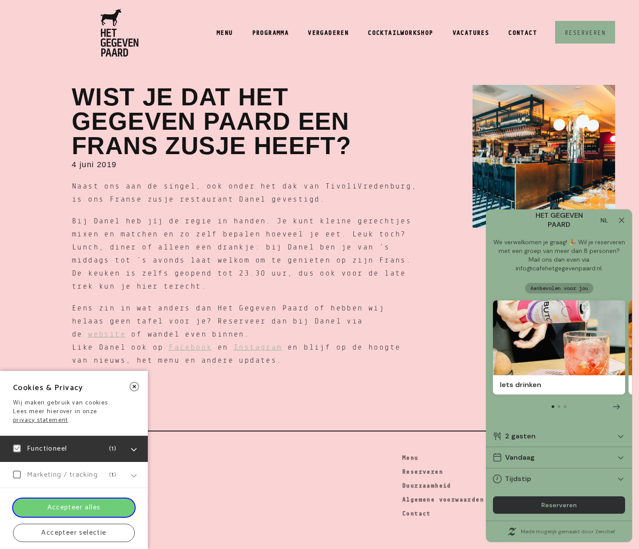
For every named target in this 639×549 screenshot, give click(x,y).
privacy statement (40, 420)
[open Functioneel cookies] (134, 450)
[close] (134, 386)
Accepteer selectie (73, 533)
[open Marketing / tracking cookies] (134, 476)
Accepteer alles (74, 507)
